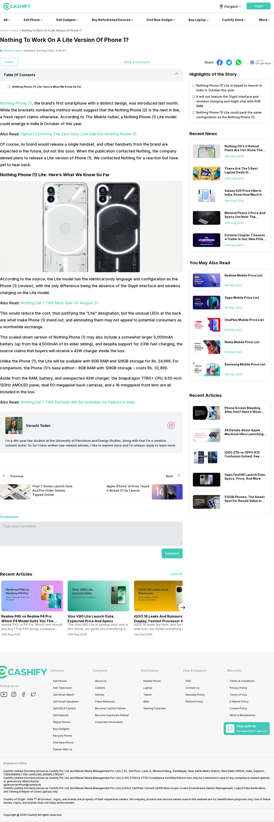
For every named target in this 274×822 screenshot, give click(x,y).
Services (57, 670)
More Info (234, 670)
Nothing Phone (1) (16, 103)
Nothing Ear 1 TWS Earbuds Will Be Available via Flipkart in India (78, 402)
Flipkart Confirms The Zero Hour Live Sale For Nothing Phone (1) (79, 134)
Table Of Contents (19, 75)
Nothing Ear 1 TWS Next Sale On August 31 (59, 303)
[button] (259, 6)
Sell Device (149, 670)
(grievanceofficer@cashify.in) (22, 784)
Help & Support (194, 670)
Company (99, 670)
